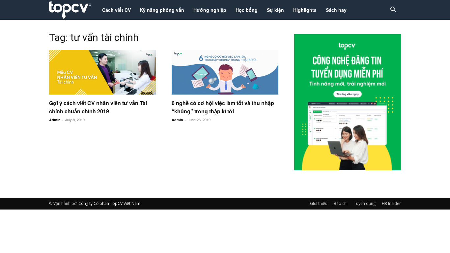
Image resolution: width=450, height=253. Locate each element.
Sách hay (336, 10)
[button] (393, 10)
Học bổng (247, 10)
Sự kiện (275, 10)
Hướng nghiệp (209, 10)
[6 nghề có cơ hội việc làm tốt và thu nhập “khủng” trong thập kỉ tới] (225, 72)
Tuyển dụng (365, 203)
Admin (55, 119)
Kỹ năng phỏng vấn (162, 10)
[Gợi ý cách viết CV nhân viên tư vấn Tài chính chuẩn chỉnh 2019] (102, 72)
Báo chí (341, 203)
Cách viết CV (116, 10)
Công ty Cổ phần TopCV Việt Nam (109, 203)
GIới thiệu (318, 203)
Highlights (305, 10)
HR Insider (391, 203)
